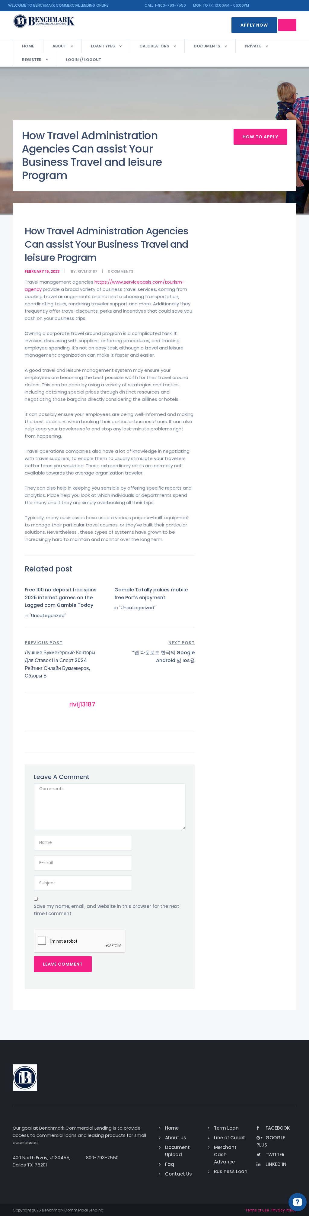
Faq (169, 1164)
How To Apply (260, 137)
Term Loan (226, 1128)
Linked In (276, 1164)
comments (122, 271)
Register (32, 60)
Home (28, 46)
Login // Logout (83, 60)
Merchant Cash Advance (225, 1154)
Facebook (278, 1128)
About (59, 46)
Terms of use (257, 1210)
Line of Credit (229, 1137)
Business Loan (230, 1171)
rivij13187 (87, 271)
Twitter (275, 1154)
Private (253, 46)
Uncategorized (48, 615)
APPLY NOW (254, 25)
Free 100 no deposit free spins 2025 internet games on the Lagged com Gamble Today (61, 597)
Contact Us (178, 1174)
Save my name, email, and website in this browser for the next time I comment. (106, 910)
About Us (175, 1137)
